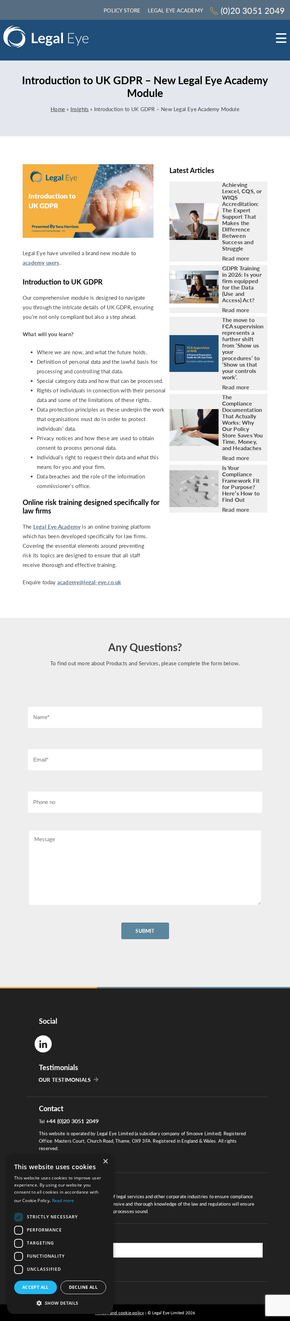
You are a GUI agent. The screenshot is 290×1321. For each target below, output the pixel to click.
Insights (79, 109)
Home (58, 109)
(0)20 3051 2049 (253, 10)
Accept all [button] (35, 1287)
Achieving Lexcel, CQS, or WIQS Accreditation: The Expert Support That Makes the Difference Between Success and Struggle (242, 217)
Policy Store (122, 10)
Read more (236, 258)
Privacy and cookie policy (119, 1312)
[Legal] (46, 39)
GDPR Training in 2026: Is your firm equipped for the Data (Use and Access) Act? (242, 284)
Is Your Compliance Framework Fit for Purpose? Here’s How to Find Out (241, 484)
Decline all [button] (83, 1287)
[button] (60, 1303)
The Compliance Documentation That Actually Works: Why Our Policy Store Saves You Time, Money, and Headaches (242, 422)
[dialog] (60, 1234)
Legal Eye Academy (175, 10)
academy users (41, 262)
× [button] (105, 1161)
